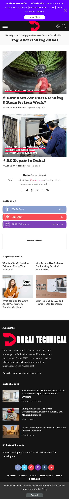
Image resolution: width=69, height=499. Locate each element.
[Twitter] (27, 190)
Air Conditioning (15, 90)
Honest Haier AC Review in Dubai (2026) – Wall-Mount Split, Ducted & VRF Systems (43, 393)
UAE (43, 90)
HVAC (37, 90)
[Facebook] (22, 190)
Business (32, 147)
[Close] (65, 10)
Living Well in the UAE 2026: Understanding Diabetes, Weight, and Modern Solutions (42, 412)
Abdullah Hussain (15, 108)
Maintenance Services (18, 153)
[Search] (63, 26)
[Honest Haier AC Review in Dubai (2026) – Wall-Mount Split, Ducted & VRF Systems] (11, 396)
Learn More (34, 17)
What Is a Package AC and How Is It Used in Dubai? (49, 302)
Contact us (36, 180)
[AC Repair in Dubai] (34, 135)
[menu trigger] (6, 26)
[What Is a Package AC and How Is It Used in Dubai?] (51, 286)
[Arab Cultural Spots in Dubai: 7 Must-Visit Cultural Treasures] (11, 431)
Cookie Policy (40, 489)
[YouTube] (47, 190)
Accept (34, 495)
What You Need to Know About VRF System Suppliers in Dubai (15, 304)
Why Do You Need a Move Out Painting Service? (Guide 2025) (49, 266)
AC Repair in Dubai (25, 160)
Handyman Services (16, 150)
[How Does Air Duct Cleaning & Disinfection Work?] (34, 72)
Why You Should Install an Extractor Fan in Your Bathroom (16, 266)
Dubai (30, 90)
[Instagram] (37, 190)
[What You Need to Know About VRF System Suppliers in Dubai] (18, 286)
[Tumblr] (42, 190)
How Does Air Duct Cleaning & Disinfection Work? (33, 100)
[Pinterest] (32, 190)
